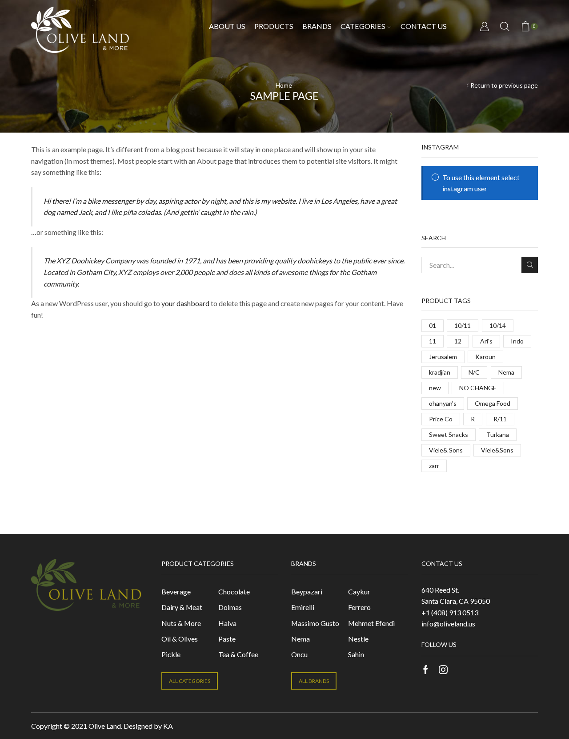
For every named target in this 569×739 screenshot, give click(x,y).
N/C (474, 372)
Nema (506, 372)
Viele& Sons (446, 450)
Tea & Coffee (238, 654)
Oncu (299, 654)
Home (284, 85)
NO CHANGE (478, 388)
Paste (227, 638)
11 (432, 341)
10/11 (462, 325)
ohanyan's (443, 403)
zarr (434, 465)
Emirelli (302, 607)
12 (457, 341)
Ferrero (359, 607)
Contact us (424, 26)
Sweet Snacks (448, 434)
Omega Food (492, 403)
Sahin (356, 654)
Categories (363, 26)
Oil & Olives (179, 638)
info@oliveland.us (448, 623)
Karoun (485, 356)
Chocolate (234, 591)
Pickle (170, 654)
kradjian (439, 372)
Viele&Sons (497, 450)
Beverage (176, 591)
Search (529, 265)
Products (273, 26)
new (435, 388)
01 (432, 325)
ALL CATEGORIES (189, 681)
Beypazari (306, 591)
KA (168, 726)
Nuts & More (181, 623)
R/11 (500, 419)
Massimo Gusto (315, 623)
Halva (227, 623)
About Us (227, 26)
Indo (517, 341)
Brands (317, 26)
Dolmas (230, 607)
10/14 (497, 325)
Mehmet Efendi (371, 623)
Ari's (486, 341)
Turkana (497, 434)
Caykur (359, 591)
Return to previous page (504, 85)
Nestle (358, 638)
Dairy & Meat (181, 607)
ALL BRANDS (314, 681)
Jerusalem (443, 356)
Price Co (441, 419)
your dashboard (185, 303)
